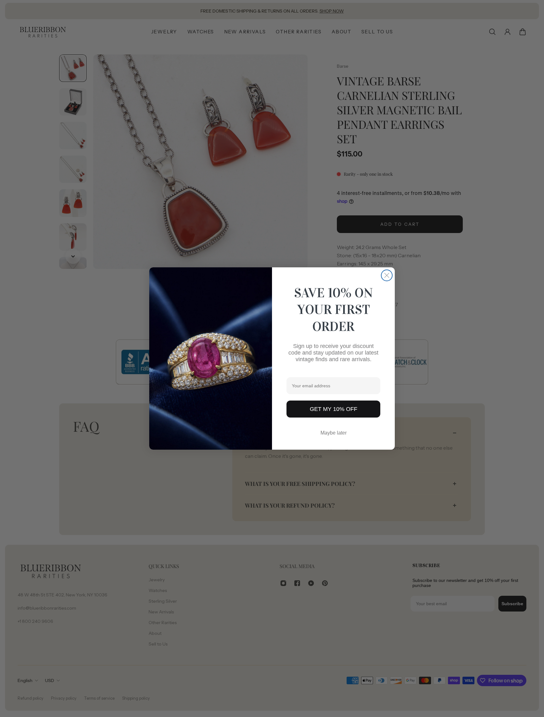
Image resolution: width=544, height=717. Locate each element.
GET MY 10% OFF (333, 409)
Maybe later (333, 432)
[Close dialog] (386, 275)
